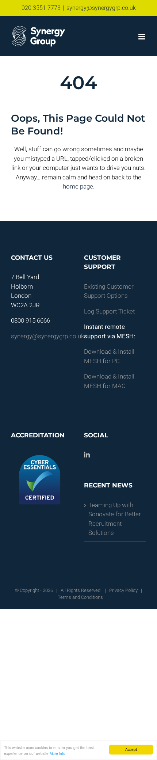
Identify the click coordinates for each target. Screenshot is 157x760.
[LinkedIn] (87, 454)
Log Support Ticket (109, 311)
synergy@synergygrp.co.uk (101, 7)
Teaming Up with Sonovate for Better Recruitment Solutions (114, 519)
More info (57, 753)
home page (78, 186)
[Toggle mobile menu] (142, 37)
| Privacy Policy (121, 590)
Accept (131, 749)
